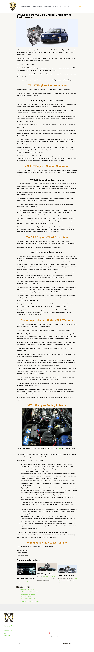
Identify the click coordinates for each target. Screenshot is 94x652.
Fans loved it (46, 80)
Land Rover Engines (37, 6)
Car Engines (66, 6)
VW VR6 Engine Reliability (49, 576)
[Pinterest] (49, 632)
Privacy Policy (9, 626)
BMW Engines (47, 6)
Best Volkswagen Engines (27, 581)
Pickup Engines (57, 6)
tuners (59, 448)
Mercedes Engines (25, 6)
